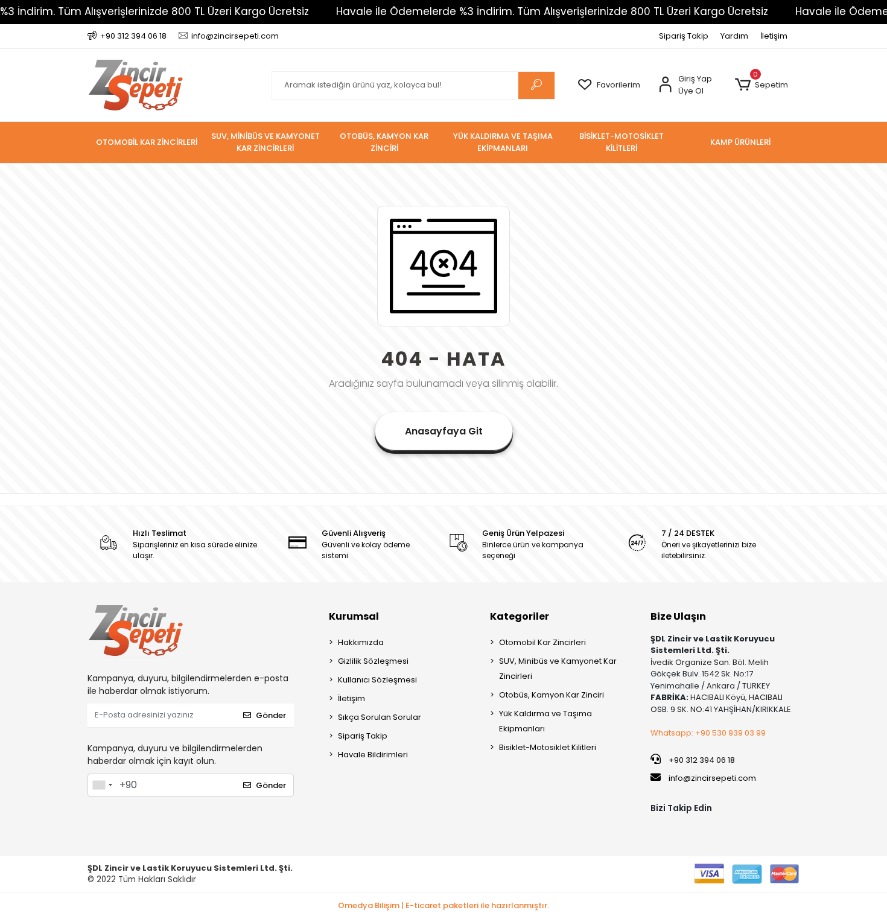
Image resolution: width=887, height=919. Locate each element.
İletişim (773, 36)
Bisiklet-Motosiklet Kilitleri (547, 747)
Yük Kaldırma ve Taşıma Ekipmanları (545, 721)
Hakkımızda (361, 642)
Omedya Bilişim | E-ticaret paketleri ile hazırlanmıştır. (443, 905)
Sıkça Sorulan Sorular (379, 717)
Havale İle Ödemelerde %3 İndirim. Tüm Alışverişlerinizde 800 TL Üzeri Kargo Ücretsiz (552, 11)
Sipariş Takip (683, 36)
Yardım (734, 36)
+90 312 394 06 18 (701, 760)
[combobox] (102, 785)
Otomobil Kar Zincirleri (542, 642)
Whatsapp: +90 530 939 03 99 (708, 733)
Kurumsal (354, 616)
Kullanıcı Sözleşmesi (377, 679)
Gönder (271, 715)
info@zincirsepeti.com (711, 778)
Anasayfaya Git (444, 431)
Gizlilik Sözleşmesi (373, 661)
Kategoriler (519, 616)
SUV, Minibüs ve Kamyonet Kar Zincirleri (558, 668)
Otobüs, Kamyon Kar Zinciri (551, 695)
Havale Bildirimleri (373, 754)
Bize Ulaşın (678, 616)
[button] (761, 85)
